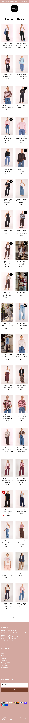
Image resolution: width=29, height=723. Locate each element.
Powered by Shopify (7, 719)
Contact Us (4, 660)
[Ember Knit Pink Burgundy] (7, 126)
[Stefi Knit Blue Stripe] (21, 281)
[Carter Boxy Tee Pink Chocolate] (21, 404)
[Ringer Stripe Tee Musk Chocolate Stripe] (7, 404)
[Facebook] (2, 713)
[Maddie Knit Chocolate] (21, 157)
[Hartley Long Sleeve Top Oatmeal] (21, 343)
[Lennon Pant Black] (7, 219)
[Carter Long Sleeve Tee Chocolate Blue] (21, 219)
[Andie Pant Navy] (21, 499)
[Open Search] (23, 8)
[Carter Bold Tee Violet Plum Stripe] (7, 64)
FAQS (2, 656)
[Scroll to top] (25, 718)
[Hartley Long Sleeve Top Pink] (21, 126)
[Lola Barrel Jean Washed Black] (7, 188)
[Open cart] (26, 8)
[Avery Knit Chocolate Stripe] (7, 95)
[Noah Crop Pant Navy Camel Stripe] (7, 592)
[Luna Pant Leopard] (21, 374)
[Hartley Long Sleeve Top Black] (7, 157)
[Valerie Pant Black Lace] (7, 499)
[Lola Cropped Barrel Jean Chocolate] (7, 281)
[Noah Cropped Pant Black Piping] (21, 33)
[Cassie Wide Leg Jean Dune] (7, 312)
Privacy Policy (4, 665)
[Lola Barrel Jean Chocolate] (7, 250)
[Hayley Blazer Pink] (21, 592)
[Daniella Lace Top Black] (21, 95)
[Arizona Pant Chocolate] (21, 530)
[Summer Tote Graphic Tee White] (7, 561)
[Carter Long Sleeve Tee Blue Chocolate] (21, 64)
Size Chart (4, 670)
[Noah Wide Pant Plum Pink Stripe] (7, 468)
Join (14, 689)
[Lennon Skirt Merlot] (7, 374)
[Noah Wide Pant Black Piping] (7, 33)
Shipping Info (4, 667)
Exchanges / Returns (6, 663)
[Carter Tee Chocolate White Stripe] (21, 437)
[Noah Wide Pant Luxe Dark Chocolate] (7, 343)
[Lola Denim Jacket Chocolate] (21, 250)
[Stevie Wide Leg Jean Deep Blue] (7, 530)
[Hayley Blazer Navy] (21, 561)
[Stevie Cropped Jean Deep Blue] (21, 188)
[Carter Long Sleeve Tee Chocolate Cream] (7, 437)
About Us (3, 653)
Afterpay (3, 658)
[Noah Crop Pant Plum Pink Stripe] (21, 468)
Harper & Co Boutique (17, 718)
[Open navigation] (4, 9)
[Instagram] (4, 713)
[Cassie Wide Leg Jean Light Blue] (21, 312)
